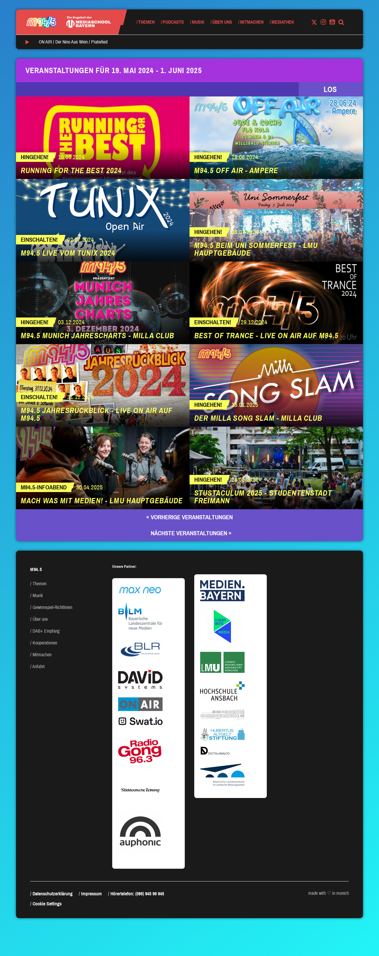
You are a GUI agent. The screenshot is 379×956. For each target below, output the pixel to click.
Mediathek (283, 22)
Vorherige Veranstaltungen (189, 517)
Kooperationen (45, 642)
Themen (146, 22)
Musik (198, 22)
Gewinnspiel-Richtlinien (52, 607)
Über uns (222, 22)
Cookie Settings (47, 903)
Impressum (91, 893)
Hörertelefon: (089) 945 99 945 (137, 893)
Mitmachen (252, 22)
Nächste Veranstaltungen (191, 533)
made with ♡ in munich (328, 893)
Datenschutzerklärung (53, 893)
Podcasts (173, 22)
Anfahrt (38, 666)
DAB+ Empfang (46, 630)
